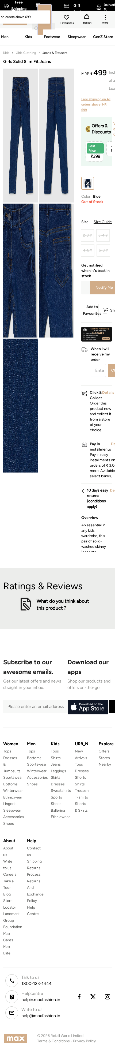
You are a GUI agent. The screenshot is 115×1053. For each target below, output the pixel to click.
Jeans (56, 764)
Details (98, 333)
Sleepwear (12, 810)
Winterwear (13, 790)
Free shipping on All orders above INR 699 (95, 104)
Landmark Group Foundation (12, 920)
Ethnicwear (12, 797)
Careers (10, 874)
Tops (7, 751)
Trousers (82, 790)
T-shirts (81, 797)
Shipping (34, 861)
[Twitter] (93, 996)
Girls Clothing (26, 53)
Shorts (80, 777)
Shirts (56, 758)
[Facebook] (78, 996)
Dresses (58, 784)
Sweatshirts (61, 790)
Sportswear (13, 777)
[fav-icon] (67, 18)
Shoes (8, 823)
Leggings (58, 771)
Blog (7, 894)
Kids (6, 53)
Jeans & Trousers (55, 53)
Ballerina (58, 810)
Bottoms (10, 784)
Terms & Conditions (53, 1041)
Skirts (55, 777)
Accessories (13, 817)
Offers (104, 751)
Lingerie (10, 803)
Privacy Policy (84, 1041)
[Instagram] (107, 996)
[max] (17, 1039)
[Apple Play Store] (87, 707)
